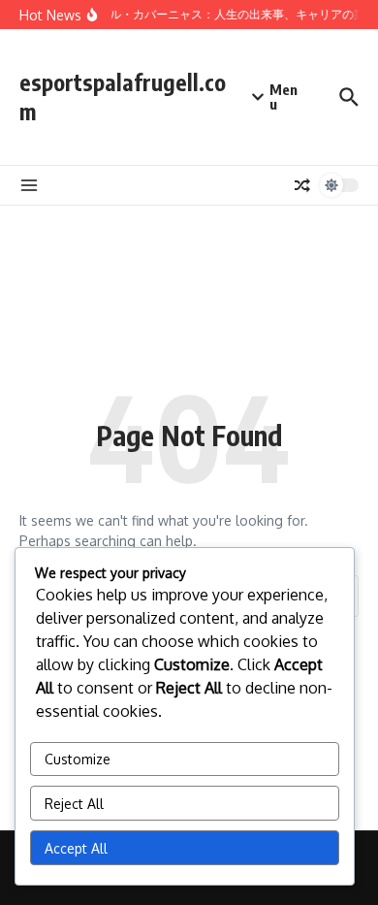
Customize (77, 759)
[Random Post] (302, 185)
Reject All (74, 803)
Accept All (76, 848)
